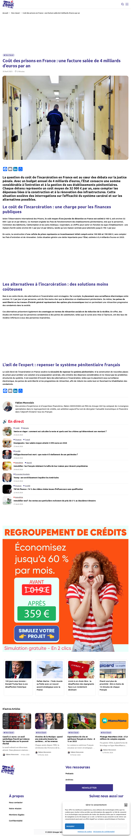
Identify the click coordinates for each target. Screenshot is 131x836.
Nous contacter (16, 802)
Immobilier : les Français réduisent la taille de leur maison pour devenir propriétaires (51, 466)
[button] (126, 804)
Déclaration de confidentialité (104, 831)
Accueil (5, 13)
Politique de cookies (85, 831)
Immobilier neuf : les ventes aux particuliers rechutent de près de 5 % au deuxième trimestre (55, 500)
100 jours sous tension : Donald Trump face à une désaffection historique (16, 684)
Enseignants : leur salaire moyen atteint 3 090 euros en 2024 (40, 443)
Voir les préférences (117, 826)
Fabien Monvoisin (24, 402)
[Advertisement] (65, 34)
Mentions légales (16, 814)
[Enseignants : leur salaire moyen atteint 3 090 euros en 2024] (7, 443)
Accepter (70, 826)
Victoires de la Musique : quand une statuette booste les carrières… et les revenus (49, 738)
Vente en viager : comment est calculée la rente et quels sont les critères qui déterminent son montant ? (60, 431)
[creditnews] (8, 770)
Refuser (90, 826)
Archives (69, 779)
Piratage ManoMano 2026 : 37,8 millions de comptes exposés (114, 737)
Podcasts (69, 773)
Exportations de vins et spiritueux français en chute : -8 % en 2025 (81, 738)
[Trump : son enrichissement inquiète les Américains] (7, 477)
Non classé (15, 13)
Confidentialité (16, 820)
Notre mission (15, 808)
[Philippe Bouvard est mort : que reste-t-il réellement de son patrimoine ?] (7, 454)
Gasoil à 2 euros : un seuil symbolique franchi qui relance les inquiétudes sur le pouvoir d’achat (16, 740)
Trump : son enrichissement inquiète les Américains (36, 477)
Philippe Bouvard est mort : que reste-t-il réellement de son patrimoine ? (46, 454)
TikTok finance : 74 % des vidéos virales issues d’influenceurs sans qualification (48, 489)
